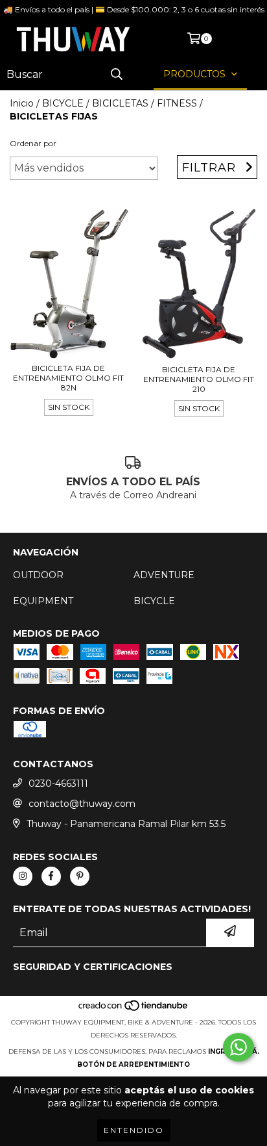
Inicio (22, 103)
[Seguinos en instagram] (22, 876)
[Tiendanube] (134, 1009)
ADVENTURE (164, 575)
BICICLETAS (120, 103)
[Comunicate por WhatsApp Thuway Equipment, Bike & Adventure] (238, 1047)
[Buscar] (116, 74)
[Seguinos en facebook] (51, 876)
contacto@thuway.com (82, 803)
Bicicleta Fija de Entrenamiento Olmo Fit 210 (198, 379)
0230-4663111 (58, 783)
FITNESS (177, 103)
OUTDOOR (38, 575)
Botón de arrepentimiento (133, 1064)
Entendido (134, 1130)
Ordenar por (33, 143)
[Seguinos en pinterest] (79, 876)
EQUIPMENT (43, 601)
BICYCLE (63, 103)
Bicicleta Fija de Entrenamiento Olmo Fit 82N (68, 377)
